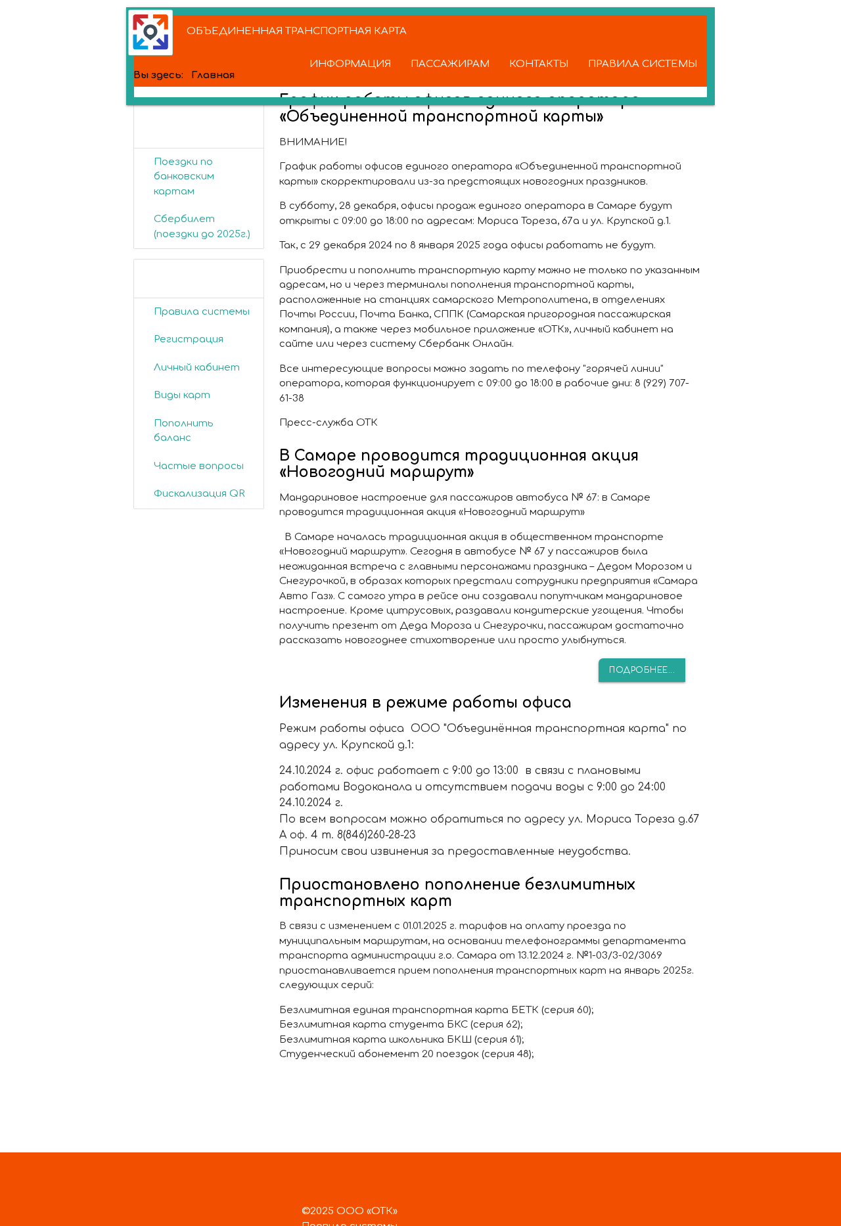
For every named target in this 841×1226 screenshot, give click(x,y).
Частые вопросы (199, 466)
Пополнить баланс (184, 431)
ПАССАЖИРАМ (450, 64)
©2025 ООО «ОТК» (350, 1211)
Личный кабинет (197, 367)
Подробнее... (642, 670)
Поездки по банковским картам (184, 176)
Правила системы (202, 311)
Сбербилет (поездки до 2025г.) (202, 227)
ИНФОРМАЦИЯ (350, 64)
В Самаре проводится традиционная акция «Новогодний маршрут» (459, 463)
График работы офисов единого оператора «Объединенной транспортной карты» (460, 108)
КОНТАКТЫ (538, 64)
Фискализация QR (199, 493)
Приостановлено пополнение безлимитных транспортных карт (457, 892)
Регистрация (188, 339)
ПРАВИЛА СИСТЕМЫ (642, 64)
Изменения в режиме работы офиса (425, 702)
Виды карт (182, 395)
